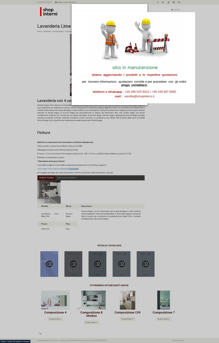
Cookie (10, 341)
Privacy (3, 341)
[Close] (144, 7)
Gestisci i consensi (23, 341)
